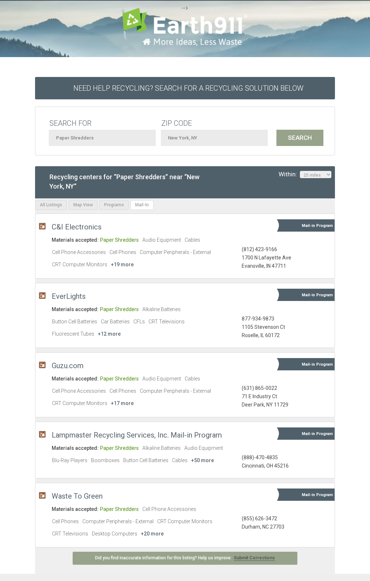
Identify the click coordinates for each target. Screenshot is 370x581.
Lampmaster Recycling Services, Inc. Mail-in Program (137, 435)
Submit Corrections (254, 557)
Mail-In (142, 204)
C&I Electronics (77, 227)
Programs (114, 204)
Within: (289, 174)
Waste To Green (77, 496)
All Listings (51, 204)
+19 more (122, 264)
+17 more (122, 403)
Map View (83, 204)
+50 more (202, 460)
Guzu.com (67, 365)
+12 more (109, 334)
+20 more (152, 534)
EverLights (69, 296)
